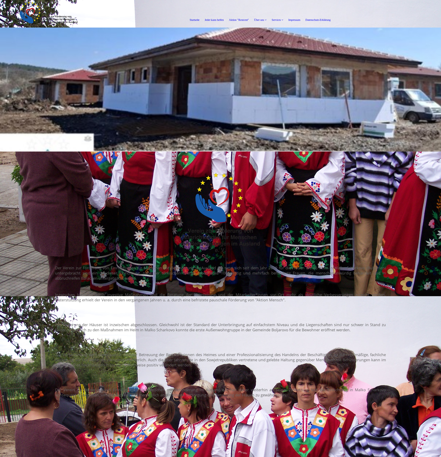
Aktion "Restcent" (239, 19)
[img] (39, 14)
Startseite (194, 19)
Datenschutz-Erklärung (318, 19)
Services (276, 19)
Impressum (294, 19)
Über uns (259, 19)
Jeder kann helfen (214, 19)
